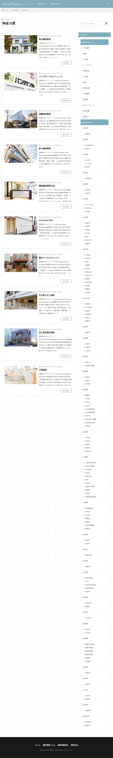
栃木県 (85, 173)
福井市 (88, 332)
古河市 (88, 160)
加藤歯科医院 (45, 114)
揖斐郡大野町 (90, 366)
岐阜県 (85, 356)
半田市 (88, 416)
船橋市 (88, 243)
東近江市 (89, 451)
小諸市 (88, 351)
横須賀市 (89, 314)
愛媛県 (85, 624)
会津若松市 (89, 145)
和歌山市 (89, 555)
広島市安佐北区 (91, 585)
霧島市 (88, 725)
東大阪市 (89, 469)
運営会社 (74, 745)
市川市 (88, 233)
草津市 (88, 448)
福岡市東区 (89, 648)
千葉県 (85, 217)
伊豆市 (88, 377)
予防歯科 (86, 94)
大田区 (88, 255)
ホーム (32, 4)
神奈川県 (25, 10)
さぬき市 (89, 618)
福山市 (88, 591)
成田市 (88, 226)
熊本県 (85, 678)
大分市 (88, 696)
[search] (106, 23)
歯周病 (85, 99)
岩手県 (85, 128)
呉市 (87, 581)
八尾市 (88, 473)
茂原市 (88, 223)
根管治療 (86, 111)
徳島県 (85, 597)
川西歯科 (43, 369)
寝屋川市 (89, 476)
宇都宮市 (89, 178)
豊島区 (88, 289)
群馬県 (85, 184)
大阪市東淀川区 (91, 463)
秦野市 (88, 321)
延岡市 (88, 710)
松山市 (88, 629)
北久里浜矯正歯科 (47, 332)
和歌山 (85, 549)
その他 (85, 76)
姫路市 (88, 522)
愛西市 (88, 395)
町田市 (88, 279)
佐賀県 (85, 667)
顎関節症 (86, 71)
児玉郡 (88, 211)
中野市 (88, 344)
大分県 (85, 690)
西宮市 (88, 529)
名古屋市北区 (90, 423)
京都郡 (88, 661)
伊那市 (88, 347)
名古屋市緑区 (90, 409)
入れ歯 (85, 59)
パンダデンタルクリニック (51, 76)
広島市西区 (89, 578)
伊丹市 (88, 512)
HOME (6, 10)
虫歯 (84, 54)
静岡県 (85, 371)
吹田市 (88, 483)
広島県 (85, 572)
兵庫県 (85, 502)
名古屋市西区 (90, 412)
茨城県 (85, 154)
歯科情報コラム (42, 4)
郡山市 (88, 149)
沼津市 (88, 384)
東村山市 (89, 272)
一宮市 (88, 399)
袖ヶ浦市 (89, 240)
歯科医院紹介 (55, 4)
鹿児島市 (89, 722)
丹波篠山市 (89, 508)
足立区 (88, 268)
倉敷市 (88, 566)
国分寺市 (89, 275)
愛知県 (85, 390)
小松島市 (89, 603)
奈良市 (88, 543)
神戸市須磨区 (90, 525)
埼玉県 (85, 199)
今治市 (88, 633)
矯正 (84, 82)
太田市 (88, 190)
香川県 (85, 612)
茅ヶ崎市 (89, 307)
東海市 (88, 426)
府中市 (88, 258)
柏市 (87, 237)
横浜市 (88, 317)
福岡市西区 (89, 654)
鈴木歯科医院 (45, 148)
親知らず (86, 117)
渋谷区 (88, 286)
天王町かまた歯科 (47, 295)
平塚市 (88, 304)
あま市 (88, 405)
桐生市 (88, 193)
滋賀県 (85, 432)
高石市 (88, 493)
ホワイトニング (88, 105)
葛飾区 (88, 265)
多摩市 (88, 292)
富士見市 (89, 208)
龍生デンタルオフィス (49, 257)
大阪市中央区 (90, 486)
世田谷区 (89, 282)
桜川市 (88, 167)
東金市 (88, 230)
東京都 (85, 249)
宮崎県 (85, 705)
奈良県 (85, 534)
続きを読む (66, 63)
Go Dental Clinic (46, 220)
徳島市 (88, 606)
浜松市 (88, 380)
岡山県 (85, 561)
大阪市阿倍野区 (91, 497)
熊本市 (88, 684)
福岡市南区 (89, 651)
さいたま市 (89, 205)
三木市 (88, 515)
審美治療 (86, 88)
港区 (87, 262)
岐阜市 (88, 362)
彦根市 (88, 444)
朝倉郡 (88, 658)
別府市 (88, 699)
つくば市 (89, 163)
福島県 (85, 139)
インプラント (88, 65)
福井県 (85, 327)
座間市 (88, 311)
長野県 (85, 338)
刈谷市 (88, 402)
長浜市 (88, 441)
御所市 (88, 540)
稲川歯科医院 (45, 39)
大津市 (88, 437)
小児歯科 (86, 48)
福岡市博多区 (90, 644)
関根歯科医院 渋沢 (47, 185)
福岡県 (85, 638)
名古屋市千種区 (91, 419)
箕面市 (88, 490)
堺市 (87, 480)
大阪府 (85, 457)
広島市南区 (89, 588)
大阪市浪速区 (90, 466)
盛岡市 (88, 134)
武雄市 (88, 673)
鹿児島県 (86, 716)
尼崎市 (88, 518)
